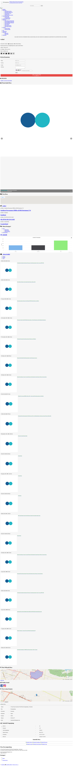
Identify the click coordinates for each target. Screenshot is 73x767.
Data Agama (7, 24)
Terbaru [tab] (4, 256)
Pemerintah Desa (7, 17)
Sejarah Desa (7, 14)
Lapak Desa (5, 31)
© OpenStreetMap (67, 679)
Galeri (4, 206)
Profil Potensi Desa (8, 13)
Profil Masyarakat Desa (9, 12)
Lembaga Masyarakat (6, 18)
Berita (4, 228)
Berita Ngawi (7, 230)
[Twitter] (4, 53)
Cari (41, 5)
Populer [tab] (4, 257)
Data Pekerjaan (7, 23)
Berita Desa (7, 229)
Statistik (4, 234)
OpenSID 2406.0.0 (9, 764)
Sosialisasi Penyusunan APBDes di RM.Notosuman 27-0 (15, 210)
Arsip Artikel (6, 254)
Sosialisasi (3, 215)
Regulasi (4, 27)
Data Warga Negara (8, 26)
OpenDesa (3, 764)
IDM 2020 (6, 34)
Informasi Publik (7, 29)
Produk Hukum (7, 28)
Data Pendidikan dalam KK (9, 21)
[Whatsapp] (14, 53)
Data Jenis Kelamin (8, 25)
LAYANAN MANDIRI (8, 80)
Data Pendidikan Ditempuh (9, 22)
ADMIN (1, 80)
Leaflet (63, 679)
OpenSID (71, 679)
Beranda (4, 9)
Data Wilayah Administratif (9, 20)
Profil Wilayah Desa (8, 11)
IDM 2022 (4, 32)
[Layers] (71, 670)
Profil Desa (4, 10)
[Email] (6, 53)
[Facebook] (1, 53)
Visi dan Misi (7, 16)
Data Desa (4, 19)
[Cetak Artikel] (11, 53)
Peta (3, 30)
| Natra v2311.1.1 (15, 764)
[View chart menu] (71, 237)
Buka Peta (2, 680)
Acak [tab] (3, 258)
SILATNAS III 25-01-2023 (7, 219)
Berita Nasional (7, 231)
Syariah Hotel (4, 224)
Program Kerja (5, 232)
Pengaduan (4, 35)
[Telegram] (9, 53)
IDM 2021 (6, 33)
